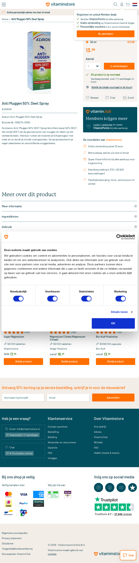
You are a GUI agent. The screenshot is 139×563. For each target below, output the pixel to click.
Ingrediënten (10, 216)
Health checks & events (106, 452)
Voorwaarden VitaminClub (16, 553)
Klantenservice (60, 418)
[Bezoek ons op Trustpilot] (132, 487)
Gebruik (7, 226)
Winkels (98, 442)
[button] (23, 332)
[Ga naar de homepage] (60, 4)
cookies (52, 553)
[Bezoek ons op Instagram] (98, 487)
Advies (98, 431)
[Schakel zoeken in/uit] (115, 4)
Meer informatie (12, 206)
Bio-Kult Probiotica (106, 336)
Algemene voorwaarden (15, 532)
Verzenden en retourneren (62, 442)
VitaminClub (101, 437)
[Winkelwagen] (127, 4)
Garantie (52, 447)
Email (52, 397)
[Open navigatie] (4, 4)
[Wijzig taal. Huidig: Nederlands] (134, 4)
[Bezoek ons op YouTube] (121, 487)
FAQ (50, 452)
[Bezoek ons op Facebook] (109, 487)
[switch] (52, 298)
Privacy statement (12, 538)
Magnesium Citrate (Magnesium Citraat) (67, 338)
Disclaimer (8, 543)
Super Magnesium (14, 336)
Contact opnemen (58, 426)
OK (113, 323)
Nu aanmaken (105, 33)
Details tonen (119, 311)
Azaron (6, 109)
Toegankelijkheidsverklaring (17, 548)
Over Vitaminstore (109, 418)
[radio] (87, 42)
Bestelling (53, 431)
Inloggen (52, 458)
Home (5, 19)
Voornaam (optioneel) (16, 397)
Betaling (52, 437)
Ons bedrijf (100, 426)
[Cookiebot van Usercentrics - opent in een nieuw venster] (119, 237)
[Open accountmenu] (122, 4)
